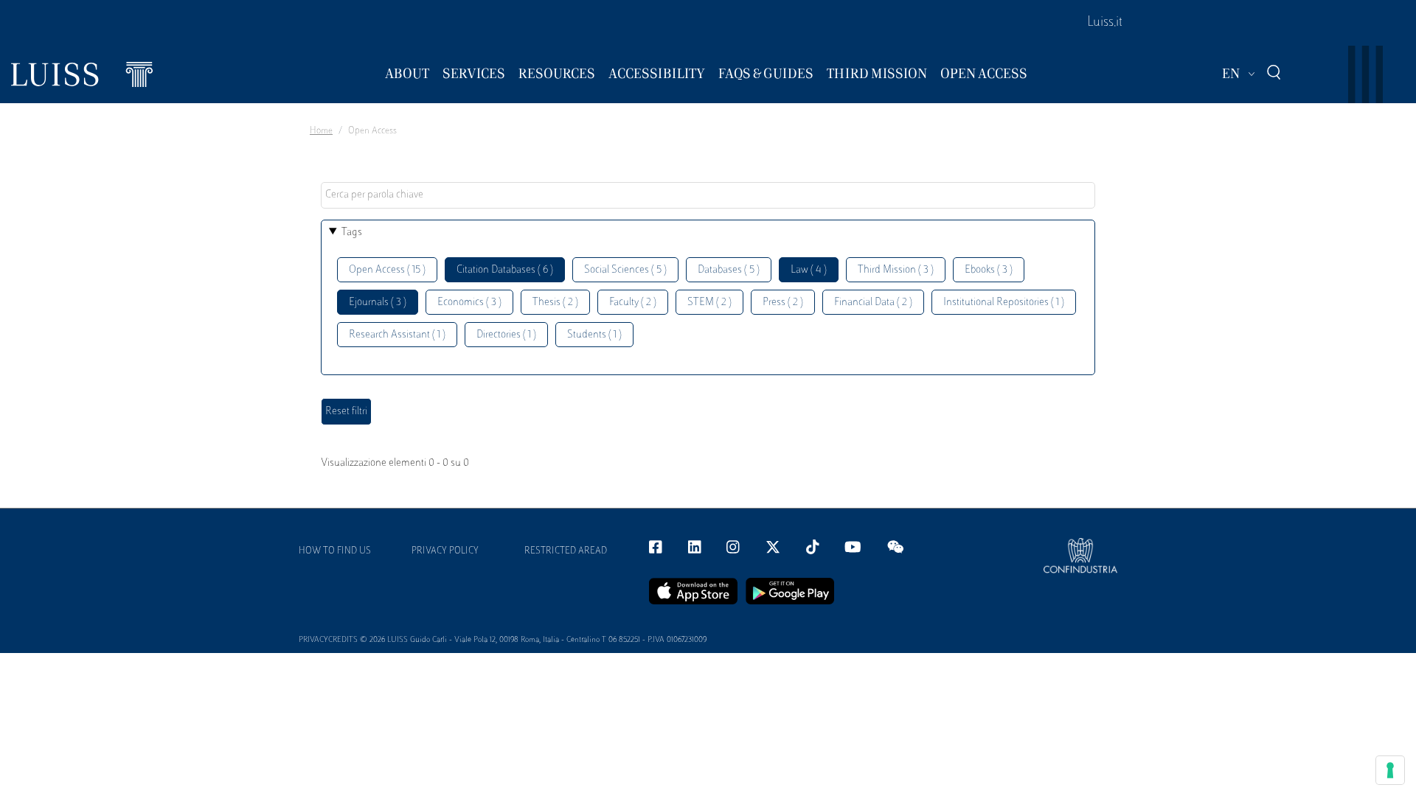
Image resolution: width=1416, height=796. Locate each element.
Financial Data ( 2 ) (873, 302)
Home (321, 131)
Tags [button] (351, 232)
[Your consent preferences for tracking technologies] (1390, 770)
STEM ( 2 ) (709, 302)
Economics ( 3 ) (469, 302)
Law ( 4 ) (809, 270)
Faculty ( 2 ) (632, 302)
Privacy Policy (445, 551)
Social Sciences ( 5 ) (625, 270)
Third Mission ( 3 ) (896, 270)
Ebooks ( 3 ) (989, 270)
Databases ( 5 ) (729, 270)
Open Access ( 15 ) (387, 270)
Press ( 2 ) (783, 302)
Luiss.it (1104, 22)
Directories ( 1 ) (506, 335)
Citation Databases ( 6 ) (505, 270)
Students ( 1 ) (594, 335)
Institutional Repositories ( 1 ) (1003, 302)
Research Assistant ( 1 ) (397, 335)
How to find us (335, 551)
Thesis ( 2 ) (555, 302)
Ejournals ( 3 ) (377, 302)
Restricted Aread (565, 551)
